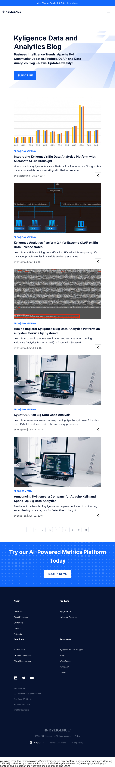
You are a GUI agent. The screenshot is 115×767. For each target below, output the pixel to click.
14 (57, 529)
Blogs (62, 655)
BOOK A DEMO (57, 573)
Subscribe (25, 75)
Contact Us (18, 611)
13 (50, 529)
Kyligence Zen (66, 611)
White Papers (65, 661)
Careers (17, 628)
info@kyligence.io (21, 710)
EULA (77, 736)
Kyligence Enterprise (68, 617)
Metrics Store (19, 650)
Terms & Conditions (58, 743)
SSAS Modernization (22, 661)
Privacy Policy (77, 743)
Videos (63, 672)
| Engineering (28, 151)
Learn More (72, 3)
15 (64, 529)
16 (72, 529)
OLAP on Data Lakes (22, 655)
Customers (18, 623)
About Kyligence (21, 617)
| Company (26, 491)
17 (79, 529)
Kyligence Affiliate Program (71, 650)
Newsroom (64, 667)
